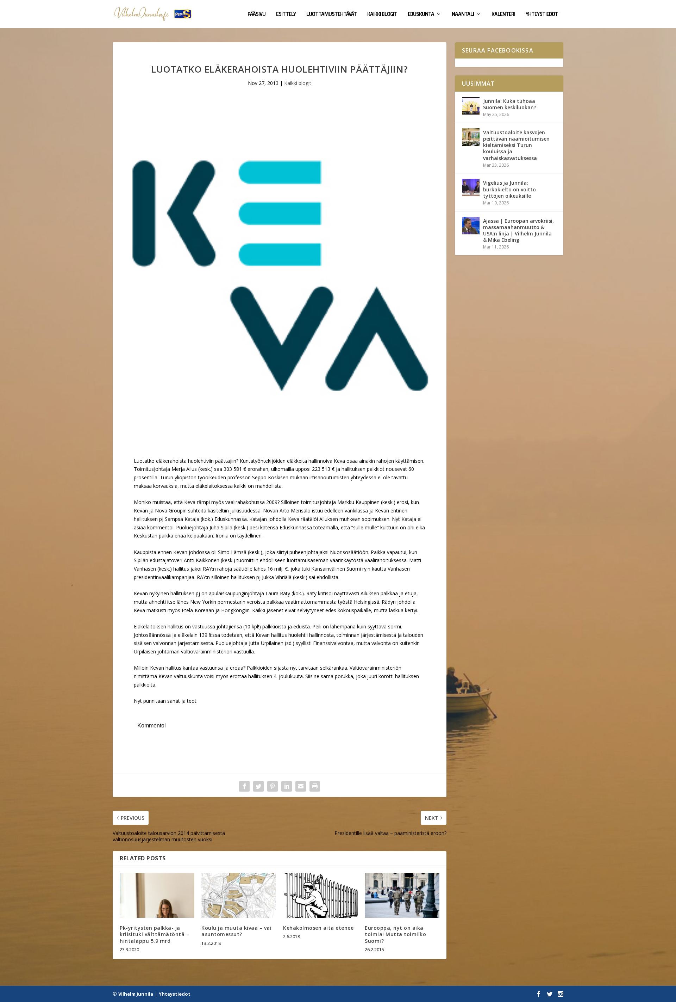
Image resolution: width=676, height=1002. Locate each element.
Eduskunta (421, 14)
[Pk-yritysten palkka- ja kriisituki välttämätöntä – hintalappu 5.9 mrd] (157, 895)
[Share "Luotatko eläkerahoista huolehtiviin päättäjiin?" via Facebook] (244, 786)
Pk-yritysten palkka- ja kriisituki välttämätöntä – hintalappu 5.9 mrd (154, 934)
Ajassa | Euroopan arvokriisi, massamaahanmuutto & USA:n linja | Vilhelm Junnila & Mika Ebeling (518, 230)
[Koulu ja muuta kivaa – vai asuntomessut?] (238, 895)
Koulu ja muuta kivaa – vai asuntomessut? (236, 931)
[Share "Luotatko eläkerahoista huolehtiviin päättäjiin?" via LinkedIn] (287, 786)
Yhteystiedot (542, 14)
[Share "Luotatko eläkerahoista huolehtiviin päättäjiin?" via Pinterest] (272, 786)
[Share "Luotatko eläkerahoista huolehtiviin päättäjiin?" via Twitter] (258, 786)
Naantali (463, 14)
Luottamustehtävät (331, 14)
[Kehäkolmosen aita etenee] (320, 895)
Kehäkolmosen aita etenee (318, 927)
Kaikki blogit (382, 14)
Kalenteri (503, 14)
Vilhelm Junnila (135, 994)
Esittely (286, 14)
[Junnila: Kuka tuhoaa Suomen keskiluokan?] (471, 106)
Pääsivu (256, 14)
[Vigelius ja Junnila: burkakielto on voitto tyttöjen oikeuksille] (471, 187)
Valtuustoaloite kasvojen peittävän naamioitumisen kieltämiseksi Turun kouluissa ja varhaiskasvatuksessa (516, 145)
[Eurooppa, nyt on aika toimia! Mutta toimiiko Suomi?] (402, 895)
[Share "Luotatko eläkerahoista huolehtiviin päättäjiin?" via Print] (315, 786)
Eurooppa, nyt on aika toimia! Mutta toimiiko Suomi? (395, 934)
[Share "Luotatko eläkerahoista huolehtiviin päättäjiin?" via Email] (301, 786)
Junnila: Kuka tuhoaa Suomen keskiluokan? (509, 104)
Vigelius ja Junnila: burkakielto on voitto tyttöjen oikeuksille (509, 189)
